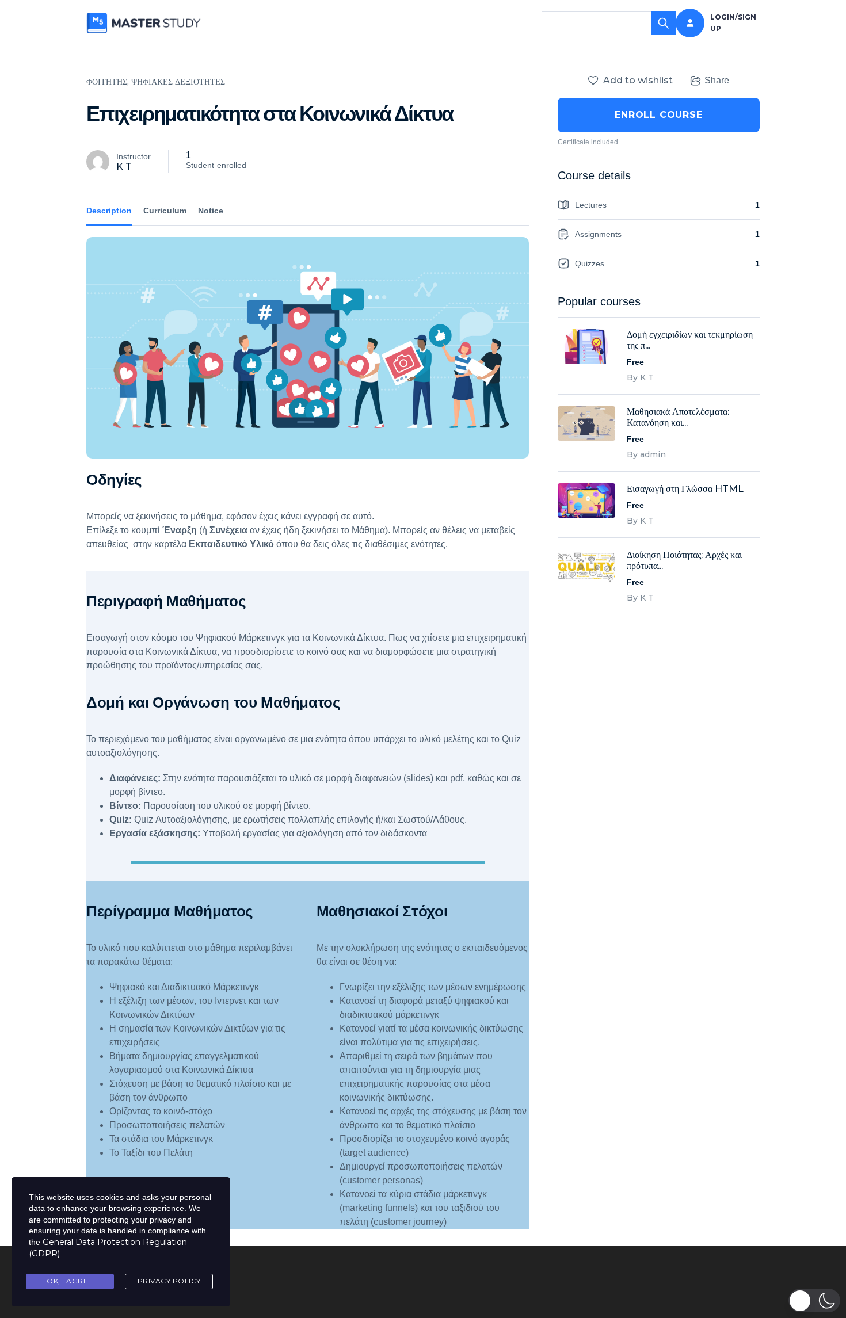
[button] (814, 1300)
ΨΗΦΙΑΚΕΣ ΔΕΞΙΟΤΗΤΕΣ (178, 82)
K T (124, 166)
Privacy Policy (169, 1281)
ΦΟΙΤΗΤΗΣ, (107, 82)
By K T (640, 377)
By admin (646, 454)
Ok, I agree (70, 1281)
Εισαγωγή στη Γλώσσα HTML (685, 488)
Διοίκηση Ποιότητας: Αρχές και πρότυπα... (684, 560)
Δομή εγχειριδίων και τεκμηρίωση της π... (690, 340)
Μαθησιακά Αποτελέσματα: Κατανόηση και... (678, 417)
